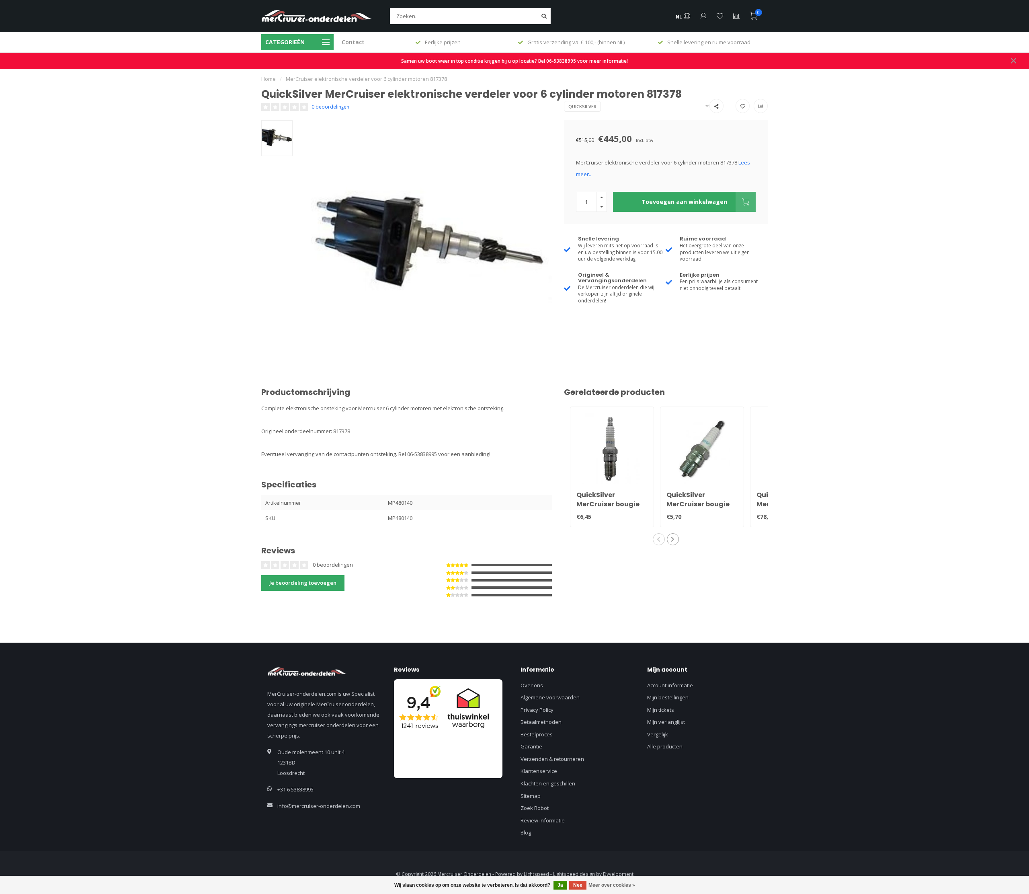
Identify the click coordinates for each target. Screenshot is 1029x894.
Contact (353, 42)
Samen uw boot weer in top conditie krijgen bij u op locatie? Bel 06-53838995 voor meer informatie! (514, 61)
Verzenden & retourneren (552, 758)
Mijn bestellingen (668, 697)
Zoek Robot (535, 808)
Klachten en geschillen (548, 783)
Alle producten (665, 746)
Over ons (532, 685)
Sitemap (531, 795)
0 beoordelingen (330, 106)
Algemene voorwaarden (550, 697)
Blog (526, 832)
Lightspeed (536, 874)
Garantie (531, 746)
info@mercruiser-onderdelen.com (318, 806)
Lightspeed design (574, 874)
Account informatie (670, 685)
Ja (560, 885)
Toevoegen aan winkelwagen (684, 202)
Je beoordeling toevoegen (302, 582)
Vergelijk (657, 734)
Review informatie (543, 820)
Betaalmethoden (541, 721)
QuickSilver (582, 106)
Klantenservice (539, 771)
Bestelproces (537, 734)
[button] (659, 539)
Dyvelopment (618, 874)
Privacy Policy (537, 709)
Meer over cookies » (611, 885)
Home (268, 78)
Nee (577, 885)
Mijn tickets (660, 709)
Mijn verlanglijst (666, 721)
